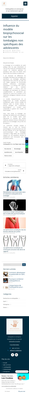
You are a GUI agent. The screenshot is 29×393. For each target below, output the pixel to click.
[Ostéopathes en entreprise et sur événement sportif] (4, 4)
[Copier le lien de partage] (26, 152)
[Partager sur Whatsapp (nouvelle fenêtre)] (26, 146)
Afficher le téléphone (16, 350)
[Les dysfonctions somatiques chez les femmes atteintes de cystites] (14, 223)
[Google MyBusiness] (16, 354)
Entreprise (6, 304)
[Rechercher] (24, 264)
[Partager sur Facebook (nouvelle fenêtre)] (26, 139)
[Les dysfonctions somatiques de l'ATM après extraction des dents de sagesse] (14, 241)
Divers (5, 307)
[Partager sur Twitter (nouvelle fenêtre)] (26, 141)
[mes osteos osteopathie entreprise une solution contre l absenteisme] (5, 287)
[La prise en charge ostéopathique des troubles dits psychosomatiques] (14, 205)
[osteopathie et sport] (5, 280)
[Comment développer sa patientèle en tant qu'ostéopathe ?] (5, 274)
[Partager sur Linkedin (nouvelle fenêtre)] (26, 144)
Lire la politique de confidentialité (9, 386)
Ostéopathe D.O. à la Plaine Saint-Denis (14, 144)
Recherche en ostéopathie (10, 298)
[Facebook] (12, 354)
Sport (4, 301)
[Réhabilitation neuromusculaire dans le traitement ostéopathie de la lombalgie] (14, 185)
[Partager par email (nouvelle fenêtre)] (26, 149)
